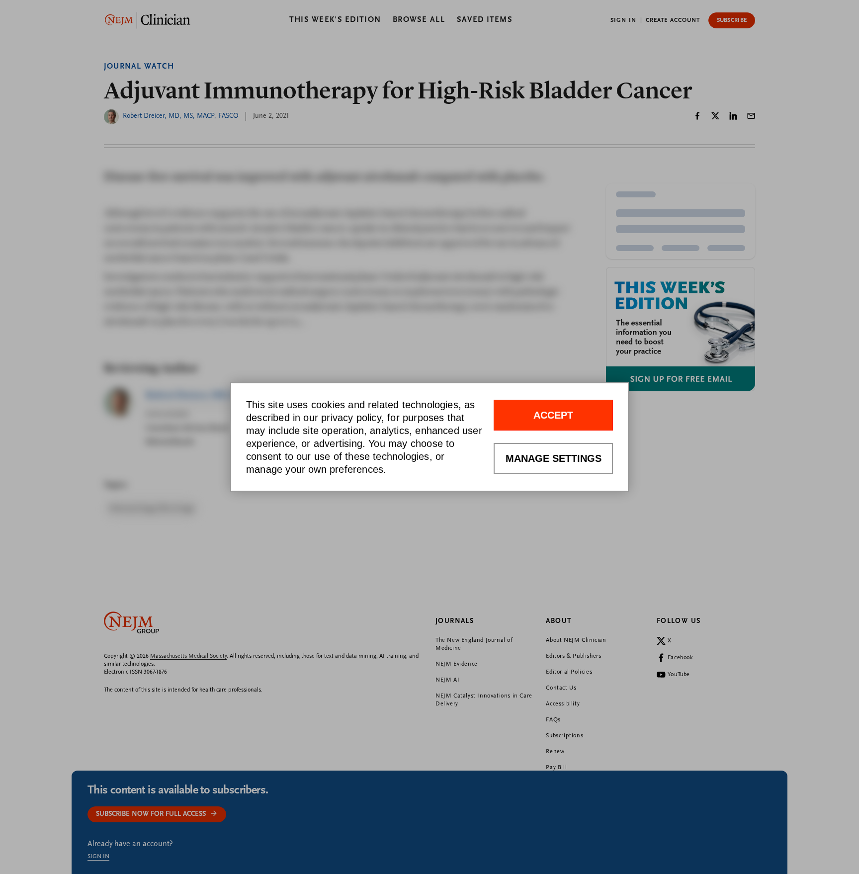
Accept (553, 415)
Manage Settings (553, 458)
